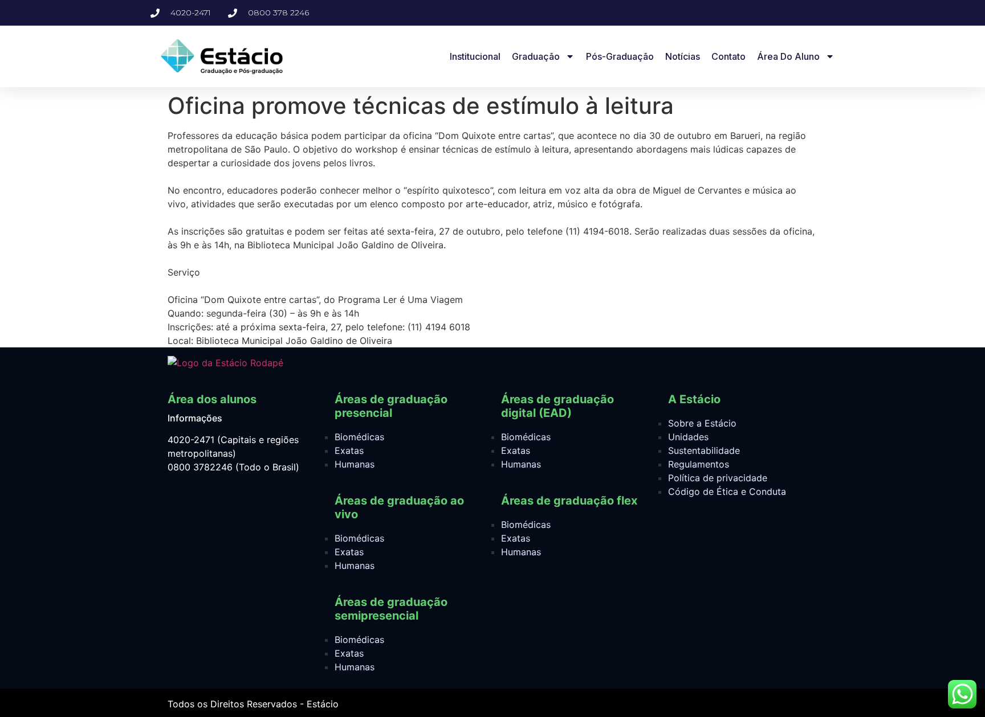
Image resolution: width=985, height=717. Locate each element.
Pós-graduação (620, 56)
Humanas (355, 464)
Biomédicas (359, 437)
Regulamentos (698, 464)
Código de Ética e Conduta (727, 491)
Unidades (688, 437)
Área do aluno (788, 56)
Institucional (475, 56)
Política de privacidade (717, 478)
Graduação (536, 56)
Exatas (349, 450)
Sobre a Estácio (702, 423)
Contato (728, 56)
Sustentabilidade (704, 450)
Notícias (682, 56)
